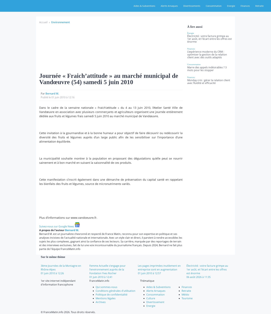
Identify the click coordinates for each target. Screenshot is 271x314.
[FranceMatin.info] (23, 5)
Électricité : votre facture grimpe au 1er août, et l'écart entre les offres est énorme (209, 38)
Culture (150, 298)
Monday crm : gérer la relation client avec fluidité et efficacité (208, 81)
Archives (101, 302)
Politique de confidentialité (111, 294)
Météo (185, 294)
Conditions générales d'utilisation (115, 291)
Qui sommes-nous (106, 287)
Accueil (43, 22)
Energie (231, 5)
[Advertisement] (111, 48)
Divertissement (155, 302)
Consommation (214, 5)
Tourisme (187, 298)
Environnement (60, 22)
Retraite (259, 5)
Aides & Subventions (144, 5)
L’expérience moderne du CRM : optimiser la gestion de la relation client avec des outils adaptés (207, 54)
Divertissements (191, 5)
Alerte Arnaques (169, 5)
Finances (245, 5)
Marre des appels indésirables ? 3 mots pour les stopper (207, 69)
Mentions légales (106, 298)
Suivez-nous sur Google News (57, 226)
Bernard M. (52, 93)
